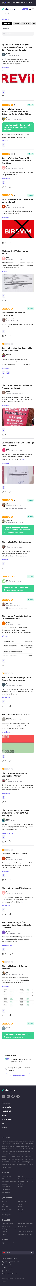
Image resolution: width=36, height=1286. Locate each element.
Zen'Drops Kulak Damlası (25, 1231)
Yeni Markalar (6, 1192)
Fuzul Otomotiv (6, 1176)
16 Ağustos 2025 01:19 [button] (11, 168)
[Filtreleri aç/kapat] (32, 28)
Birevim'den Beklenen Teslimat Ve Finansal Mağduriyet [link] (17, 386)
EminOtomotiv (6, 1186)
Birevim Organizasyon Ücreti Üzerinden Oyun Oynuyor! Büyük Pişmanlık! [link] (16, 925)
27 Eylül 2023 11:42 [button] (11, 859)
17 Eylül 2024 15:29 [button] (11, 320)
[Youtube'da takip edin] (8, 1096)
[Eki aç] (18, 79)
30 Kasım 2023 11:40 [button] (11, 720)
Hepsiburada (22, 1201)
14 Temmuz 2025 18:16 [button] (12, 207)
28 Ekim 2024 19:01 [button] (11, 259)
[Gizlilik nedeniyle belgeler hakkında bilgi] (3, 92)
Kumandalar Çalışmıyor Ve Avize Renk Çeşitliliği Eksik (17, 1151)
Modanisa (4, 1201)
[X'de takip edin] (3, 1096)
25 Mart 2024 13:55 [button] (11, 547)
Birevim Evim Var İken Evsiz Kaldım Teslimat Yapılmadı (17, 349)
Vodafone (4, 1212)
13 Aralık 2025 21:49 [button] (11, 119)
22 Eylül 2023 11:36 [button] (11, 893)
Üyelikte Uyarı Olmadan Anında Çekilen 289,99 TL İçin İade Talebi (18, 1146)
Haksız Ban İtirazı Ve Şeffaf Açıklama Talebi (14, 1154)
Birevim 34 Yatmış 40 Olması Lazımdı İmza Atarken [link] (14, 774)
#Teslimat (5, 67)
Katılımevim (5, 1179)
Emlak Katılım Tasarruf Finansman (26, 1181)
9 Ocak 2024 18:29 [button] (11, 605)
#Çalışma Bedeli (7, 833)
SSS (3, 1123)
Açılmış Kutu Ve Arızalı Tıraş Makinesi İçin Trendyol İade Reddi (18, 1164)
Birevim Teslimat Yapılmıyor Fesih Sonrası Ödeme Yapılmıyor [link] (16, 678)
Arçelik (4, 1204)
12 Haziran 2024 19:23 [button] (11, 450)
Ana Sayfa (4, 13)
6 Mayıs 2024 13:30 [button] (11, 505)
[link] (3, 96)
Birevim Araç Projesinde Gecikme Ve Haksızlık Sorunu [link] (16, 617)
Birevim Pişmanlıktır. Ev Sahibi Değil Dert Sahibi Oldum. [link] (18, 444)
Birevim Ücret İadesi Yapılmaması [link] (16, 888)
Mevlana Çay (22, 1226)
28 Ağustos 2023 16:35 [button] (12, 1029)
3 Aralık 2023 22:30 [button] (11, 685)
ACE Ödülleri (6, 1111)
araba (17, 23)
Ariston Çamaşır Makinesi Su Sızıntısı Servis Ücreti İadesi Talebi (18, 1156)
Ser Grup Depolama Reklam (10, 1229)
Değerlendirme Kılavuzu (10, 1274)
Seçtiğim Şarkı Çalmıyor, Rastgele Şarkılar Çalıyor (16, 1162)
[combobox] (18, 34)
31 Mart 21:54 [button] (9, 55)
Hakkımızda (6, 1103)
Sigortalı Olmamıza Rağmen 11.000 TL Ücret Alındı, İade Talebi (18, 1141)
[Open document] (3, 372)
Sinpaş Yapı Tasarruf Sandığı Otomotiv (26, 1179)
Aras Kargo (5, 1206)
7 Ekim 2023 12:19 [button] (10, 820)
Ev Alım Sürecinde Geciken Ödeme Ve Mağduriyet (17, 200)
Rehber (4, 1115)
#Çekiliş (4, 271)
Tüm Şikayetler (6, 1167)
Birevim (12, 13)
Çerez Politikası (7, 1271)
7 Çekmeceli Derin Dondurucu (10, 1243)
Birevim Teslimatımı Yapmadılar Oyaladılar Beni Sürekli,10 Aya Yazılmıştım (15, 812)
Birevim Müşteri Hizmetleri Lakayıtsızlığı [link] (13, 314)
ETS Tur (20, 1209)
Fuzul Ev (21, 1186)
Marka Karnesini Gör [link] (19, 1075)
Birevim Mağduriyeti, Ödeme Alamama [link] (14, 967)
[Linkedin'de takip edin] (18, 1096)
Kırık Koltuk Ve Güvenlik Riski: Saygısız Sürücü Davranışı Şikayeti (18, 1143)
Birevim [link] (6, 19)
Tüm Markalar (6, 1189)
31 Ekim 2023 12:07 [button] (11, 781)
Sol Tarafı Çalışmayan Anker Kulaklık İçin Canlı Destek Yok (18, 1149)
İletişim (4, 1127)
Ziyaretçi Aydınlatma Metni (11, 1262)
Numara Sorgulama (7, 1209)
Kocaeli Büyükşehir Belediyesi (26, 1223)
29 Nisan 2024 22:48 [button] (11, 522)
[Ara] (30, 9)
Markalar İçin (6, 1107)
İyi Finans (21, 1176)
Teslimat (26, 23)
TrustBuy (4, 1281)
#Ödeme (5, 141)
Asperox (20, 1229)
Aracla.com (5, 1234)
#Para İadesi (6, 178)
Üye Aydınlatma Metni (9, 1258)
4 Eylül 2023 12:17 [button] (10, 933)
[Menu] (33, 9)
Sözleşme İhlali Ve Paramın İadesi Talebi (16, 252)
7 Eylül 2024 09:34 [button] (11, 356)
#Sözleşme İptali (7, 945)
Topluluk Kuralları (7, 1268)
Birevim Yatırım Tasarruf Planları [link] (16, 714)
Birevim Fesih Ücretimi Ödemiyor (16, 542)
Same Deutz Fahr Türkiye (25, 1234)
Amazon (20, 1212)
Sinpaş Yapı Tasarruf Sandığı (10, 1181)
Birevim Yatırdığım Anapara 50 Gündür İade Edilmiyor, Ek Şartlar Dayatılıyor (16, 160)
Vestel (20, 1204)
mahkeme (7, 23)
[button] (8, 105)
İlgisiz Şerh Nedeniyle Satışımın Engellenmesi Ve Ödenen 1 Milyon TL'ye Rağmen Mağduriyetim (17, 47)
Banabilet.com (6, 1226)
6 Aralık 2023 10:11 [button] (10, 624)
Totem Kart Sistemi (7, 1223)
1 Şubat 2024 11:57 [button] (10, 582)
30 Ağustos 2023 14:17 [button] (12, 974)
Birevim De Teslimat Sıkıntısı (14, 854)
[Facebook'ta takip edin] (13, 1096)
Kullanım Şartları (7, 1265)
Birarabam (4, 1184)
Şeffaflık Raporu (7, 1119)
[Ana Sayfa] (8, 9)
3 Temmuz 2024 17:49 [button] (12, 393)
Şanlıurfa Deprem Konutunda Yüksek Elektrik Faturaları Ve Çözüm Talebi (18, 1159)
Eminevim (21, 1184)
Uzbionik (4, 1231)
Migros (20, 1206)
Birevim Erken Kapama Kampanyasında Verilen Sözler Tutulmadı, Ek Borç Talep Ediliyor (16, 111)
